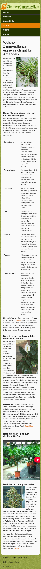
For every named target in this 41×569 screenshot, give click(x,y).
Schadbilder (9, 21)
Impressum (7, 566)
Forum (6, 34)
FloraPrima (18, 320)
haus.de (16, 548)
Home (6, 12)
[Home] (20, 9)
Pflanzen (7, 17)
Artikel (6, 25)
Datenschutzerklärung (11, 562)
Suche (6, 30)
